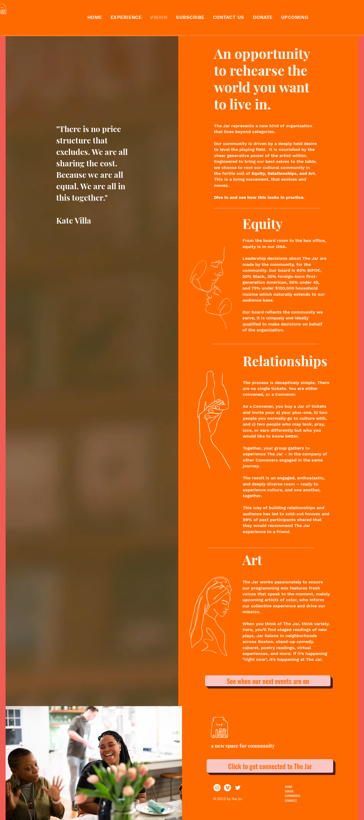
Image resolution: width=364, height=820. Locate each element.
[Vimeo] (227, 787)
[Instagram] (217, 787)
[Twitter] (237, 787)
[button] (190, 17)
